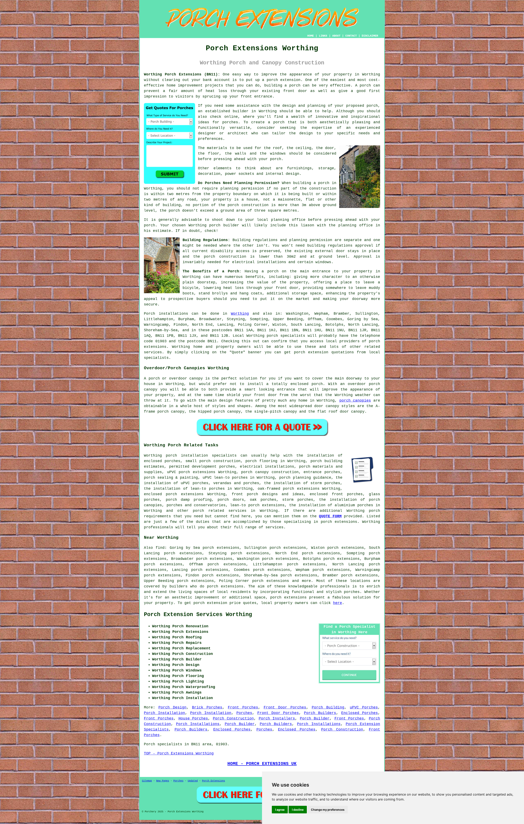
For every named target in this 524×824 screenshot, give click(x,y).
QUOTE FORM (330, 516)
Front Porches (243, 707)
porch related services (219, 511)
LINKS (323, 35)
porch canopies (355, 401)
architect (238, 133)
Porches (244, 713)
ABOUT (336, 35)
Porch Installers (277, 718)
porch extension (284, 80)
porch (273, 271)
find (160, 548)
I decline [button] (298, 809)
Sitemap (147, 780)
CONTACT (351, 35)
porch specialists (286, 336)
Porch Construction (233, 718)
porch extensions (225, 586)
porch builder (224, 225)
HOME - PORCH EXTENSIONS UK (262, 763)
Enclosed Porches (359, 713)
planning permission (242, 188)
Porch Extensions (213, 780)
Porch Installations (197, 724)
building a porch (282, 85)
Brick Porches (207, 707)
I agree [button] (280, 809)
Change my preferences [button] (327, 809)
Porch (149, 314)
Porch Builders (320, 713)
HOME (310, 35)
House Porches (193, 718)
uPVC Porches (364, 707)
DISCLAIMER (370, 35)
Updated (193, 780)
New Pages (162, 780)
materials (217, 148)
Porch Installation (164, 713)
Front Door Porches (285, 707)
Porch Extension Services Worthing (198, 615)
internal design (282, 174)
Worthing (240, 314)
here (337, 603)
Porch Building (328, 707)
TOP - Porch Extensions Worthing (179, 753)
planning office (288, 220)
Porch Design (172, 707)
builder (240, 111)
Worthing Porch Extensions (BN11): (182, 74)
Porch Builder (315, 718)
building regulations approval (340, 246)
